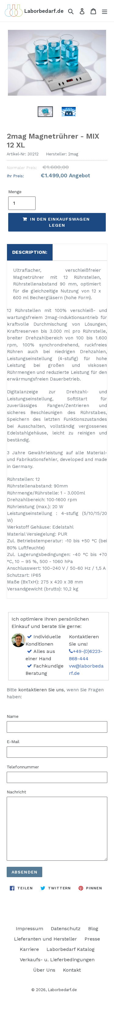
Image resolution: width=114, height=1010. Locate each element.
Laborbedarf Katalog (71, 949)
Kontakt (72, 970)
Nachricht (16, 791)
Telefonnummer (23, 766)
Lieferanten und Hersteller (45, 939)
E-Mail (13, 741)
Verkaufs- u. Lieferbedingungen (57, 959)
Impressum (29, 928)
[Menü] (104, 10)
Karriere (29, 949)
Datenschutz (66, 928)
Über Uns (44, 970)
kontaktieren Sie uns (41, 690)
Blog (93, 928)
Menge (15, 191)
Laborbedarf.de (62, 989)
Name (13, 716)
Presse (92, 939)
